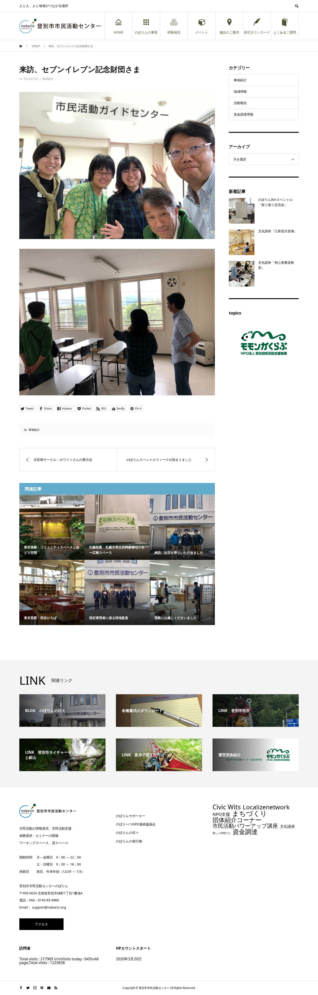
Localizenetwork (266, 807)
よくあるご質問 (284, 32)
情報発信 (173, 32)
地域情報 (240, 91)
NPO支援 (221, 814)
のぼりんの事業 (146, 32)
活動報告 (240, 103)
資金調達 (245, 831)
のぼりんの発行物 (129, 841)
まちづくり (249, 813)
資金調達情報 (243, 114)
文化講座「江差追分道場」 (277, 231)
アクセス (41, 924)
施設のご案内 (229, 32)
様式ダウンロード (257, 32)
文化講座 (287, 826)
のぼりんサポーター (130, 816)
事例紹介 (48, 79)
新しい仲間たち (221, 833)
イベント (201, 32)
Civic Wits (227, 807)
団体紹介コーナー (237, 820)
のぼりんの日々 (127, 832)
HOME (118, 32)
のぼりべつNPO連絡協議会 (136, 824)
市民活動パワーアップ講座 (245, 825)
